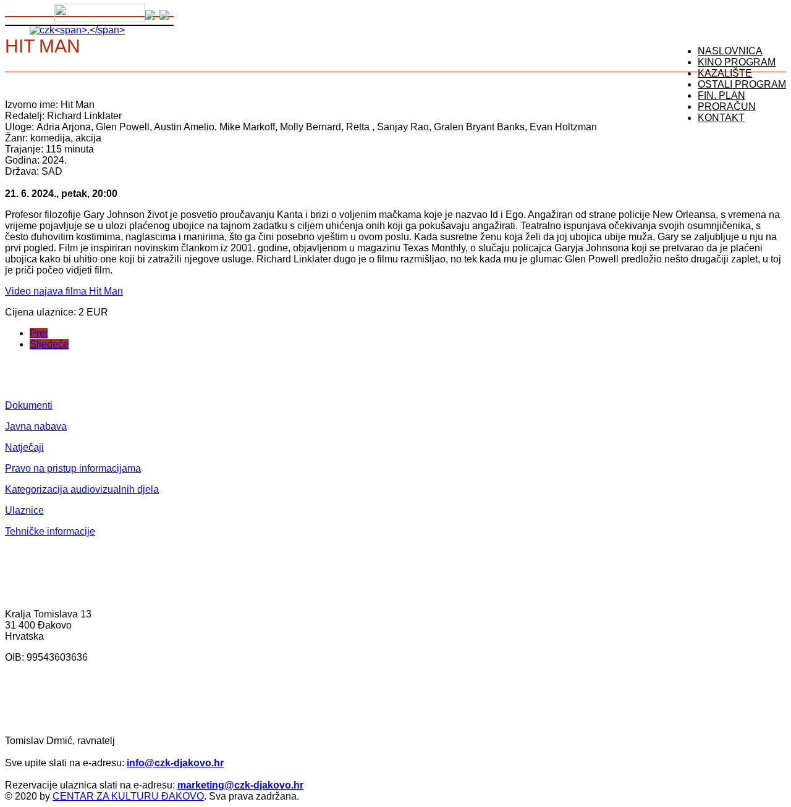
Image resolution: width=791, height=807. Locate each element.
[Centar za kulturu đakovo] (77, 30)
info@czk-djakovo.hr (175, 763)
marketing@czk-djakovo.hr (240, 785)
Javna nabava (36, 426)
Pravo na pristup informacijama (73, 468)
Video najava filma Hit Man (64, 291)
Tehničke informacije (50, 531)
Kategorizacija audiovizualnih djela (82, 489)
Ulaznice (24, 510)
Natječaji (24, 447)
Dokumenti (29, 405)
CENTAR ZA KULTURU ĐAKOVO (128, 796)
